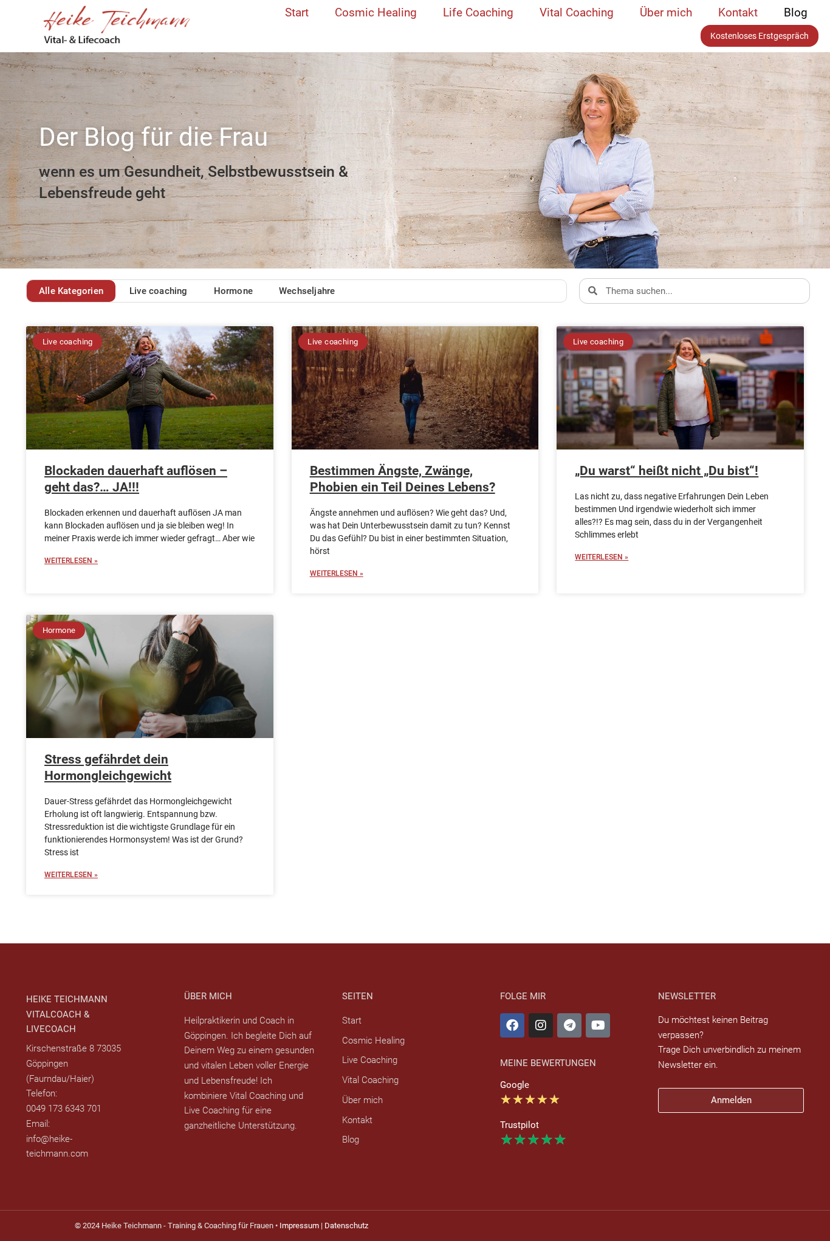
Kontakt (738, 12)
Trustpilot (519, 1125)
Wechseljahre (307, 290)
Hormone (233, 290)
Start (297, 12)
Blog (796, 12)
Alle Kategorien (71, 290)
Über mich (666, 12)
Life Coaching (478, 12)
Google (514, 1084)
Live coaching (158, 290)
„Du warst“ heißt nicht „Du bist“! (666, 470)
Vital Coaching (577, 12)
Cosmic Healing (376, 12)
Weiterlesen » (71, 560)
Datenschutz (346, 1225)
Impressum (299, 1225)
